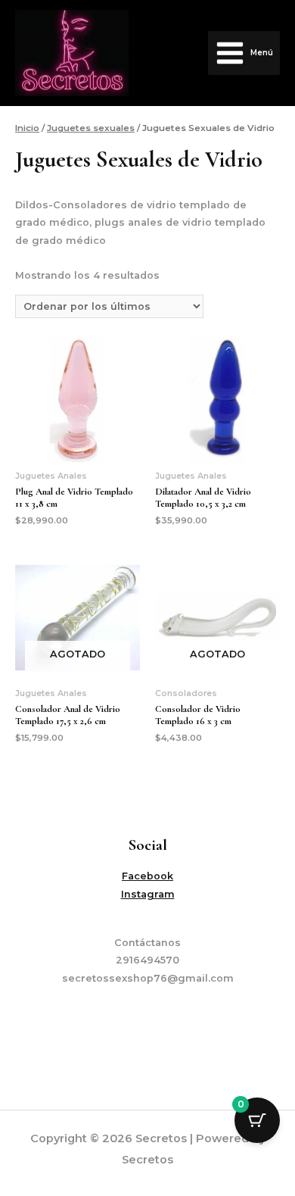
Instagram (148, 894)
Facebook (147, 876)
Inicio (27, 128)
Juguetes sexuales (91, 128)
